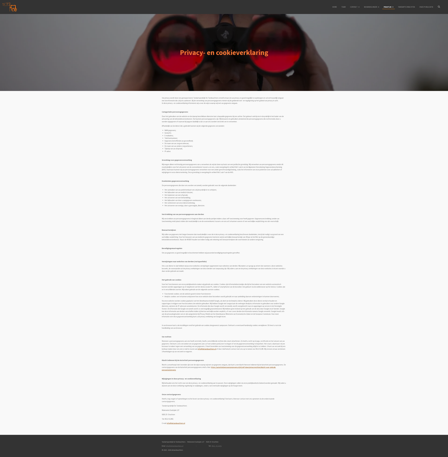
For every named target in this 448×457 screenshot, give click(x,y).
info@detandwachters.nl (207, 349)
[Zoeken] (439, 7)
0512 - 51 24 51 (217, 446)
